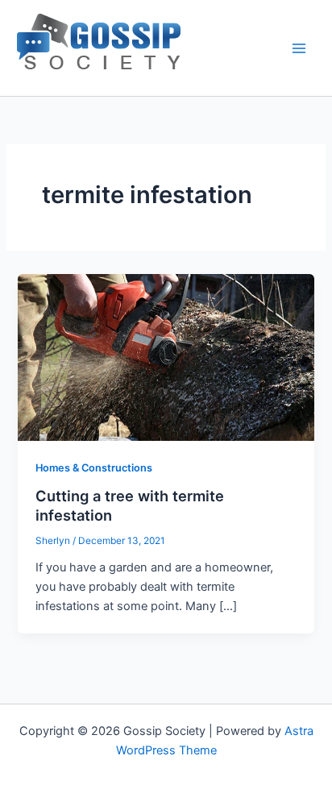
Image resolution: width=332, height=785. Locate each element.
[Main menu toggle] (299, 48)
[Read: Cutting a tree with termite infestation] (165, 356)
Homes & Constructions (93, 468)
